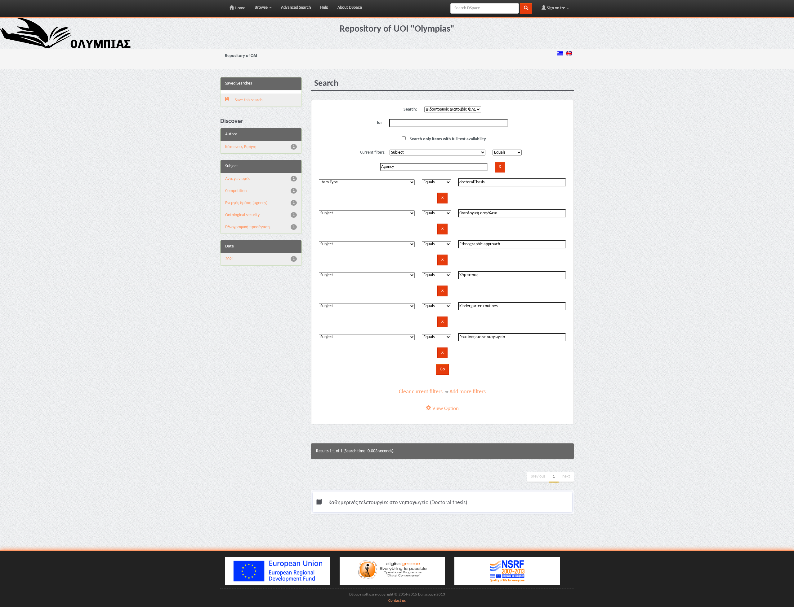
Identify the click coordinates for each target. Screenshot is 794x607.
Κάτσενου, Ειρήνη (240, 147)
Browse (262, 7)
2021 (229, 259)
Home (239, 8)
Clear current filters (421, 392)
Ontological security (242, 215)
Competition (236, 191)
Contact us (397, 601)
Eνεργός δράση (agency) (246, 203)
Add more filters (467, 392)
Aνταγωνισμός (237, 179)
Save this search (248, 100)
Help (324, 7)
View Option (445, 408)
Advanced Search (296, 7)
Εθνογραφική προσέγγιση (247, 227)
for (379, 122)
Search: (410, 109)
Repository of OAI (241, 56)
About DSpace (349, 7)
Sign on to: (556, 8)
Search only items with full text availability (447, 139)
